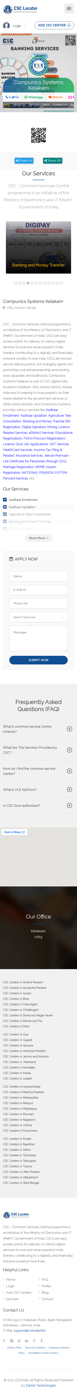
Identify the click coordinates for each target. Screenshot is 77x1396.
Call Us (13, 97)
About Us (19, 104)
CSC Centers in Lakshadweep (21, 1086)
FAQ (45, 1279)
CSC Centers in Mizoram (18, 1114)
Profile (46, 1286)
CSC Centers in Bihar (16, 998)
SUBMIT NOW (39, 660)
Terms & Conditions (35, 1347)
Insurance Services (29, 455)
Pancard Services (15, 478)
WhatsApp (35, 97)
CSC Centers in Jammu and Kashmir (26, 1056)
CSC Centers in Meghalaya (20, 1108)
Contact (48, 1299)
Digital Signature (34, 427)
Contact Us (60, 104)
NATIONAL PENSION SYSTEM (44, 473)
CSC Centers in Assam (17, 993)
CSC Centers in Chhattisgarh (21, 1009)
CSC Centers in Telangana (19, 1160)
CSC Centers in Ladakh (17, 1078)
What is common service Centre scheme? (27, 729)
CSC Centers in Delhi (16, 1026)
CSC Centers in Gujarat (17, 1040)
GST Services (59, 444)
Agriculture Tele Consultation (30, 514)
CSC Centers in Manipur (18, 1103)
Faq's (46, 104)
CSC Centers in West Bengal (21, 1182)
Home (10, 1279)
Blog (45, 1292)
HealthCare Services (17, 450)
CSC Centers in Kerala (17, 1073)
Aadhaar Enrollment (23, 500)
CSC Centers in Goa (15, 1034)
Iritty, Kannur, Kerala (21, 308)
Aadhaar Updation (33, 415)
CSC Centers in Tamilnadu (19, 1155)
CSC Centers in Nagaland (19, 1119)
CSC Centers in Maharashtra (20, 1097)
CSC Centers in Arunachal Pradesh (25, 987)
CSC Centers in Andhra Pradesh (23, 982)
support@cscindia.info (30, 1330)
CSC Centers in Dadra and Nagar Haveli (28, 1015)
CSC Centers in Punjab (17, 1138)
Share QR (54, 160)
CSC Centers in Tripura (17, 1166)
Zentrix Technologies (41, 1385)
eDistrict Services (41, 433)
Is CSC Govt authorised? (21, 806)
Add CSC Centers (18, 1292)
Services (34, 104)
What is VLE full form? (20, 790)
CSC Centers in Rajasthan (19, 1144)
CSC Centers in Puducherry (20, 1130)
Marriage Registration (18, 467)
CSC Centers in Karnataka (19, 1067)
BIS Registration (20, 529)
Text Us (57, 97)
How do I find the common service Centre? (29, 771)
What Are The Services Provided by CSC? (30, 750)
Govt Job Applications (32, 444)
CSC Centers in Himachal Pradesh (24, 1051)
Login (17, 26)
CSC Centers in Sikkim (17, 1149)
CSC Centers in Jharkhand (19, 1062)
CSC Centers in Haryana (18, 1045)
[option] (38, 250)
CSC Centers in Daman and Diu (22, 1020)
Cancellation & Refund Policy (43, 1353)
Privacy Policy (14, 1347)
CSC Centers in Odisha (17, 1125)
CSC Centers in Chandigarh (20, 1004)
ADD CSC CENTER (52, 25)
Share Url (25, 160)
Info (7, 104)
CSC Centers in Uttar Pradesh (21, 1171)
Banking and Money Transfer (43, 421)
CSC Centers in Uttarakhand (20, 1177)
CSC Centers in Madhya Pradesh (23, 1092)
